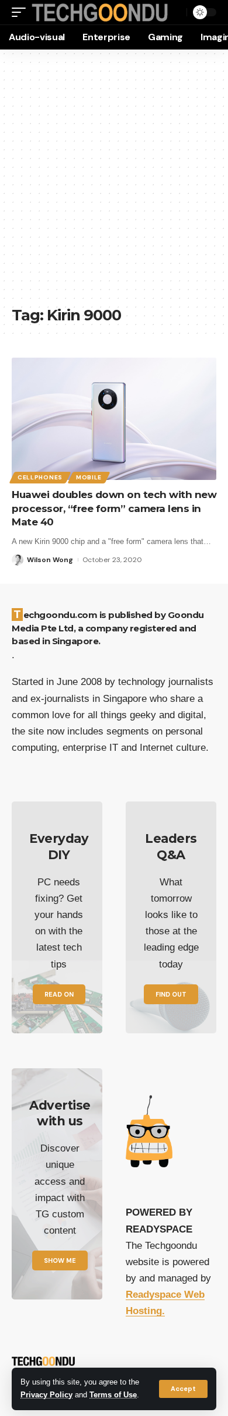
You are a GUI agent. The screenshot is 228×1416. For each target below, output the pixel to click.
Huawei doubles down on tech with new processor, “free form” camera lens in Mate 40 (114, 508)
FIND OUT (171, 994)
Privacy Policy (46, 1395)
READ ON (59, 994)
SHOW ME (60, 1260)
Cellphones (40, 477)
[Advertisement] (114, 183)
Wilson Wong (50, 559)
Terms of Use (113, 1395)
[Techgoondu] (100, 12)
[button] (183, 1389)
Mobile (89, 477)
